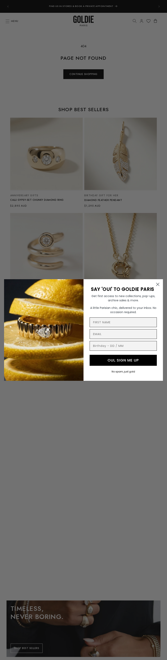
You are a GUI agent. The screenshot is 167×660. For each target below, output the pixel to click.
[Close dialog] (157, 284)
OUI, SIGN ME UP (123, 360)
